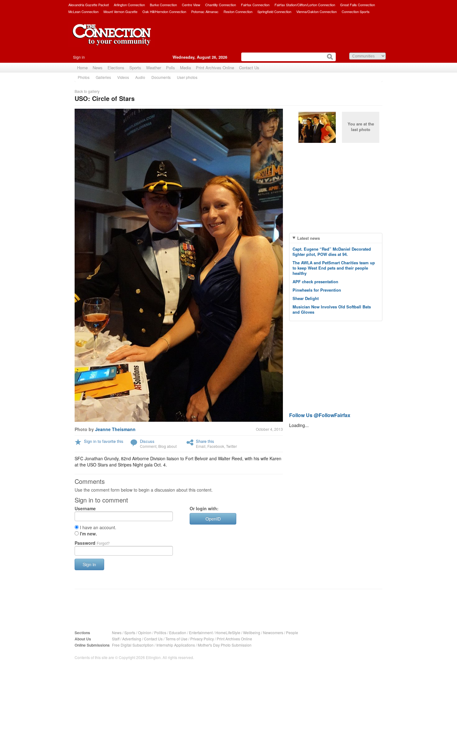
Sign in (79, 57)
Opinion (144, 632)
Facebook (215, 446)
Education (177, 632)
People (292, 632)
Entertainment (201, 632)
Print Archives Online (215, 67)
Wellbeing (251, 632)
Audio (140, 77)
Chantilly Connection (220, 4)
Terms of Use (176, 638)
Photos (84, 77)
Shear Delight (306, 298)
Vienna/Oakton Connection (316, 11)
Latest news (308, 238)
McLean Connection (83, 11)
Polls (170, 67)
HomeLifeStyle (227, 632)
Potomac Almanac (205, 11)
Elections (116, 67)
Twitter (231, 446)
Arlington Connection (129, 4)
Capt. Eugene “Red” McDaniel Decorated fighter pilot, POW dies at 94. (332, 251)
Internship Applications (175, 645)
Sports (135, 67)
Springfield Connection (274, 11)
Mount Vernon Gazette (120, 11)
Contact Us (249, 67)
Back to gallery (87, 91)
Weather (153, 67)
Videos (123, 77)
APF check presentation (315, 281)
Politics (160, 632)
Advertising (131, 638)
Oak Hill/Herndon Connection (164, 11)
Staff (115, 638)
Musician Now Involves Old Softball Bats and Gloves (332, 309)
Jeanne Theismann (115, 429)
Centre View (191, 4)
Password (92, 543)
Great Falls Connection (357, 4)
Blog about (167, 446)
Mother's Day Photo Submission (225, 645)
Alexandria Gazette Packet (88, 4)
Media (185, 67)
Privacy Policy (202, 638)
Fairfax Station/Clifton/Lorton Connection (305, 4)
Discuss (147, 441)
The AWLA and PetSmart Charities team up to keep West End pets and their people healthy (334, 268)
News (98, 67)
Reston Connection (238, 11)
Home (82, 67)
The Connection (111, 39)
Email (200, 446)
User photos (187, 77)
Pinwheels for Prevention (317, 290)
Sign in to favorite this (103, 441)
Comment (148, 446)
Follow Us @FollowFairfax (319, 415)
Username (85, 508)
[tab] (335, 238)
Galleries (103, 77)
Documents (161, 77)
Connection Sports (356, 11)
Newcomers (273, 632)
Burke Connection (163, 4)
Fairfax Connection (255, 4)
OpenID (213, 519)
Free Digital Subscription (133, 645)
